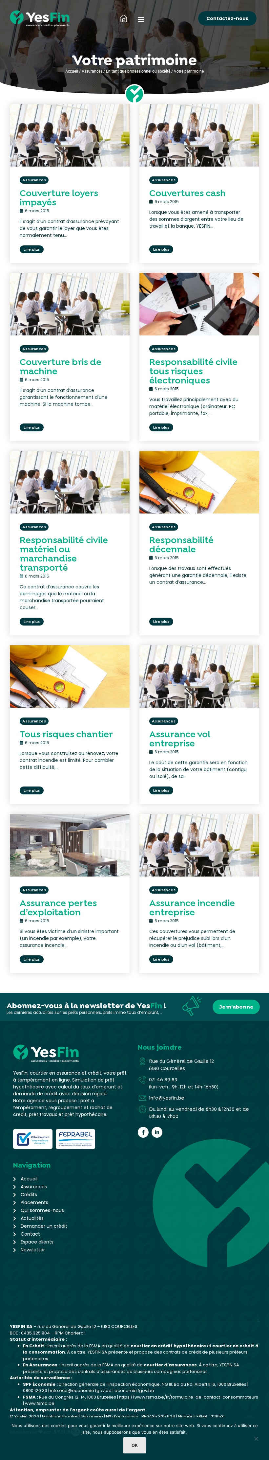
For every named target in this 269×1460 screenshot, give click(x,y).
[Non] (256, 1440)
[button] (140, 19)
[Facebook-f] (143, 1132)
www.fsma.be (39, 1403)
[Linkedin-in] (157, 1132)
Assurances (92, 71)
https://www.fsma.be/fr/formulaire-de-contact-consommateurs (188, 1397)
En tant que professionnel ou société (138, 71)
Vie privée (92, 1416)
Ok (135, 1445)
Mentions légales (60, 1416)
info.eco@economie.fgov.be (81, 1390)
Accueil (71, 71)
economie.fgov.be (134, 1390)
